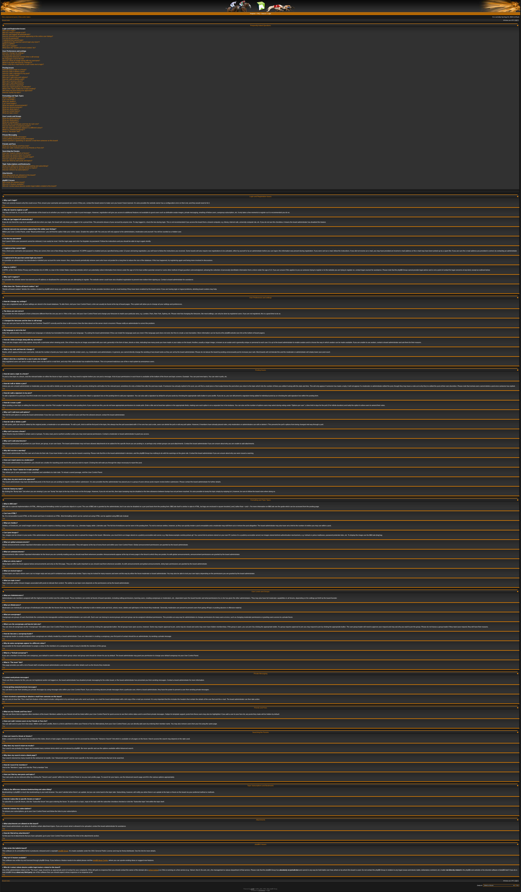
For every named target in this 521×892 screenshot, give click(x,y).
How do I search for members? (13, 159)
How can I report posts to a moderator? (16, 87)
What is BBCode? (8, 98)
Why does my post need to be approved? (17, 91)
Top (3, 205)
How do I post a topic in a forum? (14, 70)
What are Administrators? (11, 118)
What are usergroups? (10, 122)
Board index (6, 20)
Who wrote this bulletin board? (13, 182)
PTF (268, 890)
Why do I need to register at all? (14, 32)
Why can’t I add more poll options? (15, 77)
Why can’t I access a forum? (12, 81)
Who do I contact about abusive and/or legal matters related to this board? (29, 186)
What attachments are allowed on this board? (19, 175)
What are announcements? (12, 107)
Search (263, 13)
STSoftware (261, 890)
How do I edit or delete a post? (13, 72)
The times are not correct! (11, 55)
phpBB (252, 889)
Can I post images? (9, 103)
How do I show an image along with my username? (21, 61)
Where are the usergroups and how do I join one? (20, 124)
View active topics (25, 17)
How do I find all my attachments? (14, 177)
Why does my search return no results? (16, 155)
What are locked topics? (11, 111)
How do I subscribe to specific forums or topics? (19, 168)
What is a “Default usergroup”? (13, 130)
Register (253, 13)
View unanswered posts (10, 17)
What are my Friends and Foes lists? (15, 146)
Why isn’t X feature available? (13, 184)
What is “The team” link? (11, 132)
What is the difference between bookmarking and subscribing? (25, 166)
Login (269, 13)
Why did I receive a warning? (13, 85)
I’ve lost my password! (10, 38)
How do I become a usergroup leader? (16, 126)
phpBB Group (63, 851)
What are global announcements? (14, 105)
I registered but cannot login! (12, 40)
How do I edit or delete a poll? (13, 79)
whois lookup (153, 870)
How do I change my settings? (13, 53)
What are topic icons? (10, 113)
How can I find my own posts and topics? (17, 161)
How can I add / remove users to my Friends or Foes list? (23, 148)
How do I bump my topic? (11, 92)
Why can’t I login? (8, 31)
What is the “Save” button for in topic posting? (19, 89)
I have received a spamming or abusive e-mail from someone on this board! (30, 141)
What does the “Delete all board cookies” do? (19, 48)
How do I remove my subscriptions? (15, 170)
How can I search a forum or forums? (15, 153)
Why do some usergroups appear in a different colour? (22, 128)
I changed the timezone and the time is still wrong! (20, 57)
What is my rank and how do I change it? (17, 62)
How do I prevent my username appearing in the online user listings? (27, 36)
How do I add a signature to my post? (16, 73)
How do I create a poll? (10, 75)
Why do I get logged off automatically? (16, 34)
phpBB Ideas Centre (100, 860)
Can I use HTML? (8, 100)
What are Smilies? (9, 102)
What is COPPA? (8, 44)
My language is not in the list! (13, 59)
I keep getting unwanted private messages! (18, 139)
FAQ (258, 13)
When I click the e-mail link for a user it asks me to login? (23, 64)
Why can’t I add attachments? (13, 83)
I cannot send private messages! (14, 137)
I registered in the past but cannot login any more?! (21, 42)
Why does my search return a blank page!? (18, 157)
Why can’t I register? (9, 46)
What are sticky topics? (10, 109)
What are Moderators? (10, 120)
